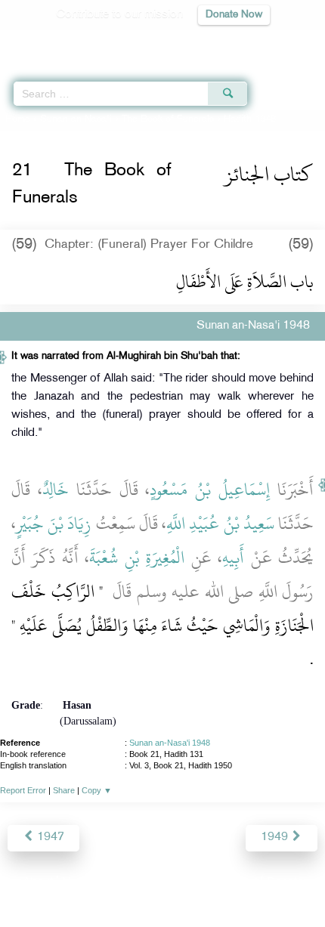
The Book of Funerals (168, 119)
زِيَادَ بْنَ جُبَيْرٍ (53, 523)
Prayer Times (220, 42)
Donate (285, 882)
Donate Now (234, 15)
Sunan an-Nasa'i (76, 119)
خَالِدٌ (55, 489)
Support (121, 882)
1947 (49, 837)
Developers (180, 882)
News (76, 882)
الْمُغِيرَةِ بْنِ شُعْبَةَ (136, 557)
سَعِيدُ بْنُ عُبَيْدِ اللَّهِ (220, 523)
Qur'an (102, 42)
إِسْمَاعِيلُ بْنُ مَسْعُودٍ (210, 489)
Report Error (23, 790)
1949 (276, 837)
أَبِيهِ (233, 557)
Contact (238, 882)
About (38, 882)
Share (64, 790)
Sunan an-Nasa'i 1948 (169, 742)
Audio (281, 42)
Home (17, 119)
